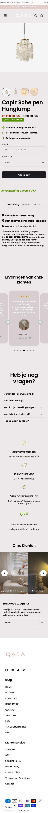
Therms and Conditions (17, 778)
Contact (9, 783)
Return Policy (12, 766)
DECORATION (12, 704)
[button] (5, 16)
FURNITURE (11, 698)
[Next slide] (40, 322)
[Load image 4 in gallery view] (34, 92)
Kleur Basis (7, 157)
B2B (7, 732)
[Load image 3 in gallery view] (25, 92)
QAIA (27, 810)
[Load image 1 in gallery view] (6, 92)
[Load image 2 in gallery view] (16, 92)
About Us (10, 749)
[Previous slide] (7, 322)
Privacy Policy (12, 772)
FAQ (7, 721)
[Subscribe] (42, 622)
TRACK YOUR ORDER (15, 726)
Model (5, 144)
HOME (8, 687)
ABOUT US (10, 715)
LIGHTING (10, 692)
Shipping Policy (13, 760)
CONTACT (10, 709)
